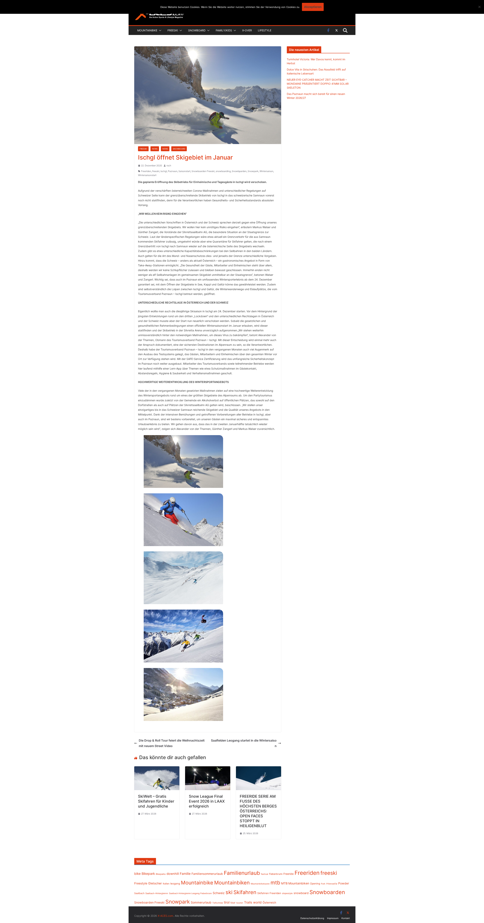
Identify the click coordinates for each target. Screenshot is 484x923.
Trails (248, 902)
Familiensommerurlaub (207, 874)
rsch (169, 165)
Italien (166, 883)
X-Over (247, 30)
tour (232, 902)
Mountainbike (147, 30)
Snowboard (197, 30)
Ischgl (164, 171)
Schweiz (219, 893)
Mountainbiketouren (260, 884)
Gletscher (155, 883)
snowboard (301, 893)
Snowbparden (239, 171)
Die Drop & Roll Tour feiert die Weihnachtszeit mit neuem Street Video (172, 743)
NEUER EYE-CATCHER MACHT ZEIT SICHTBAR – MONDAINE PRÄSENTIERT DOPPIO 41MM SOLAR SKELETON (318, 83)
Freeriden (146, 171)
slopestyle (287, 893)
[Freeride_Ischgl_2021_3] (183, 577)
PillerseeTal (331, 883)
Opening (315, 883)
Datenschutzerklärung (312, 918)
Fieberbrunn (275, 874)
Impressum (332, 918)
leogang (175, 883)
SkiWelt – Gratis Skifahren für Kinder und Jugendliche (156, 801)
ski (229, 892)
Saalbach (139, 893)
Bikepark (148, 874)
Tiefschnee (217, 902)
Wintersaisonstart (147, 175)
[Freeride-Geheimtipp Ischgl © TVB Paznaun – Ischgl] (183, 461)
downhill (173, 874)
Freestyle (140, 883)
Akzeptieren (313, 7)
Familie (185, 874)
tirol (227, 902)
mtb (275, 882)
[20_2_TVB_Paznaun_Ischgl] (183, 694)
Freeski (173, 30)
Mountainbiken (232, 883)
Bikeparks (161, 874)
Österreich (269, 902)
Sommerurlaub (201, 902)
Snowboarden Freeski (203, 171)
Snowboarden (327, 892)
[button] (159, 30)
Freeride (288, 873)
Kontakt (345, 918)
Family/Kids (224, 30)
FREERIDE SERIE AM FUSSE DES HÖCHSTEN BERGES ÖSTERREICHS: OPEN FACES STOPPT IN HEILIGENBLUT (258, 811)
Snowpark (253, 171)
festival (264, 874)
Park (323, 884)
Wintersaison (266, 171)
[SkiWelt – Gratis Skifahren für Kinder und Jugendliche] (156, 769)
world (257, 902)
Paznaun (172, 171)
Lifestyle (264, 30)
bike (137, 874)
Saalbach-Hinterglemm (156, 893)
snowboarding (223, 171)
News (154, 149)
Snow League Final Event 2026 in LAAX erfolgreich (207, 801)
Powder (343, 883)
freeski (155, 171)
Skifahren (244, 892)
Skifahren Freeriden (269, 893)
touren (239, 902)
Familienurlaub (242, 873)
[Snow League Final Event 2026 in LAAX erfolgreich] (207, 769)
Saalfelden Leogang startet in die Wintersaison (244, 743)
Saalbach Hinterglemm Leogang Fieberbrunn (190, 893)
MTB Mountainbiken (295, 883)
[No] (479, 7)
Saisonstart (184, 171)
